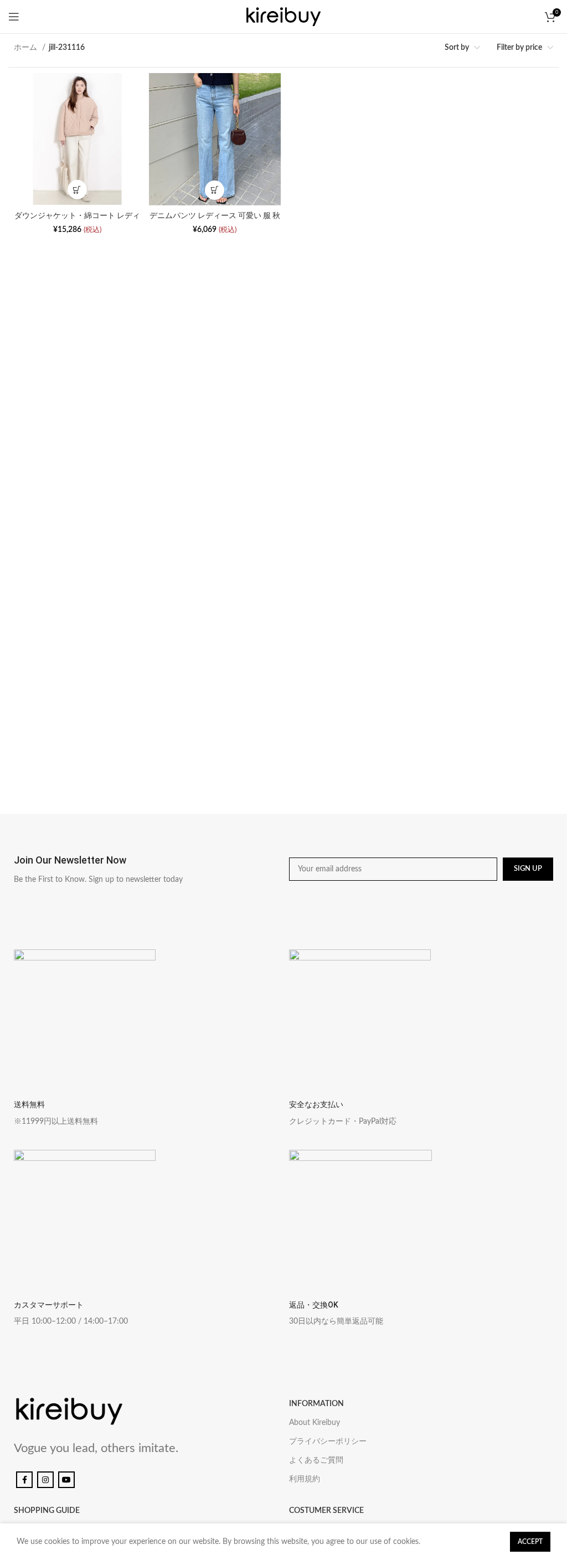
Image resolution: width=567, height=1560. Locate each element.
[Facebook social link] (24, 1479)
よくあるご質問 (316, 1460)
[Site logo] (283, 16)
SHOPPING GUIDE (47, 1511)
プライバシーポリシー (328, 1441)
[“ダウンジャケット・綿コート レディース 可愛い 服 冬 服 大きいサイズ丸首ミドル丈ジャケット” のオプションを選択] (77, 189)
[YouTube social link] (66, 1479)
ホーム (26, 47)
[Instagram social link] (45, 1479)
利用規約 (304, 1479)
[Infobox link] (146, 869)
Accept (530, 1541)
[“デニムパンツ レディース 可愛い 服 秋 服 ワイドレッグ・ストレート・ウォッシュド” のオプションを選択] (214, 190)
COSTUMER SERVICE (326, 1511)
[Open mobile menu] (14, 17)
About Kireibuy (314, 1423)
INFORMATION (316, 1404)
